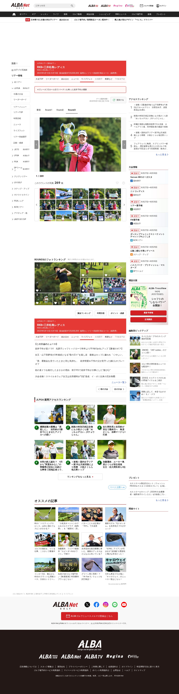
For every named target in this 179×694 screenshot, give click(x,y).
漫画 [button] (65, 14)
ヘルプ (127, 670)
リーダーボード (20, 100)
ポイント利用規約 (99, 670)
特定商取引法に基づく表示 (148, 667)
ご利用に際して (98, 667)
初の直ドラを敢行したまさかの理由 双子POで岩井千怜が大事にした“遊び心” (73, 370)
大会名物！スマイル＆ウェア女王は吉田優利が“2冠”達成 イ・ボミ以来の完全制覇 (75, 376)
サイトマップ (139, 670)
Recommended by (114, 584)
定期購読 (148, 319)
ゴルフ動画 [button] (77, 14)
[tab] (38, 110)
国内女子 (39, 594)
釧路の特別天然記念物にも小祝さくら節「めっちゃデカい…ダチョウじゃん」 (82, 431)
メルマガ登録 (148, 6)
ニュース (17, 124)
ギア (34, 14)
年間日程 (17, 118)
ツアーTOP (18, 112)
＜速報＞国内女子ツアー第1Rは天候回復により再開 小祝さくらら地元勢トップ (82, 466)
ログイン (163, 6)
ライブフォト (19, 131)
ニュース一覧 (118, 382)
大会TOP (39, 79)
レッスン (44, 14)
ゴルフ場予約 (137, 14)
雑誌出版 (90, 14)
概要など (109, 79)
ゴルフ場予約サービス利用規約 (47, 670)
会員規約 (112, 667)
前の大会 (104, 389)
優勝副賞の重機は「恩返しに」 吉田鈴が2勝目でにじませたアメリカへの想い (51, 431)
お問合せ (117, 670)
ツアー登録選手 (20, 137)
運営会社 (61, 667)
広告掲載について (27, 667)
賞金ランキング (84, 313)
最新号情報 (148, 313)
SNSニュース (121, 14)
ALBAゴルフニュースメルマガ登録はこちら (92, 616)
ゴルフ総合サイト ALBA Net (22, 594)
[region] (21, 149)
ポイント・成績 (117, 313)
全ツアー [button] (23, 14)
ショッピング (104, 14)
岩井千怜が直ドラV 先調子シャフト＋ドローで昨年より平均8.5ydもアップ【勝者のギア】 (79, 348)
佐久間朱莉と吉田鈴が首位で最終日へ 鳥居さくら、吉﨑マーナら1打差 (114, 431)
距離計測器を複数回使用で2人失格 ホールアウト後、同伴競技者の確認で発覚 (151, 125)
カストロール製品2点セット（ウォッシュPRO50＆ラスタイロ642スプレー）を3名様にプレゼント (148, 484)
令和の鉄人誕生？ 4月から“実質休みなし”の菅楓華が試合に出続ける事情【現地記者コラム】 (51, 467)
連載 (149, 14)
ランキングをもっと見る (79, 476)
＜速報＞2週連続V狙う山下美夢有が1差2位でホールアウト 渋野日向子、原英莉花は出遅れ (150, 107)
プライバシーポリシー (78, 667)
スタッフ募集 (46, 667)
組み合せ (65, 79)
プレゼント (161, 14)
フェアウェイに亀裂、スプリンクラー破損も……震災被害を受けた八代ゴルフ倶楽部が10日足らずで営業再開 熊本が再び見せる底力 (151, 146)
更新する (120, 100)
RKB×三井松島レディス (52, 594)
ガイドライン (127, 667)
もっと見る (161, 154)
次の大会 (118, 389)
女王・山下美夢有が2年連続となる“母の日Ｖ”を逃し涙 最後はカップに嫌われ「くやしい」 (79, 355)
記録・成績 (18, 143)
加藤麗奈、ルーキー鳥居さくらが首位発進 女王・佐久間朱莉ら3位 (114, 464)
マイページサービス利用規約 (76, 670)
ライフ (56, 14)
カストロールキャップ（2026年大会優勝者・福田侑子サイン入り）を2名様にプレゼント (148, 493)
